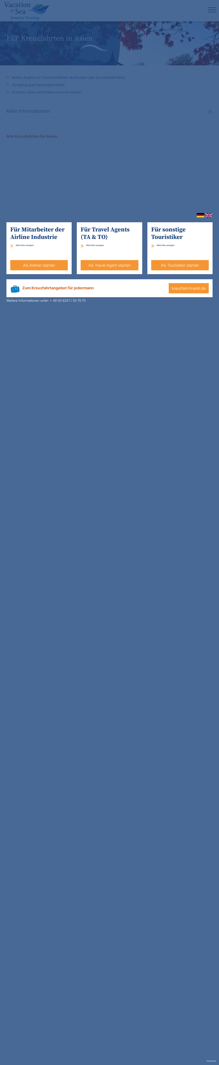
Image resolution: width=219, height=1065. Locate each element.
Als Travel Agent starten (109, 265)
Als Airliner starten (39, 265)
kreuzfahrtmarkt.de (189, 288)
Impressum (211, 1061)
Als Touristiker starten (180, 265)
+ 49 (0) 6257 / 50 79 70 (68, 301)
